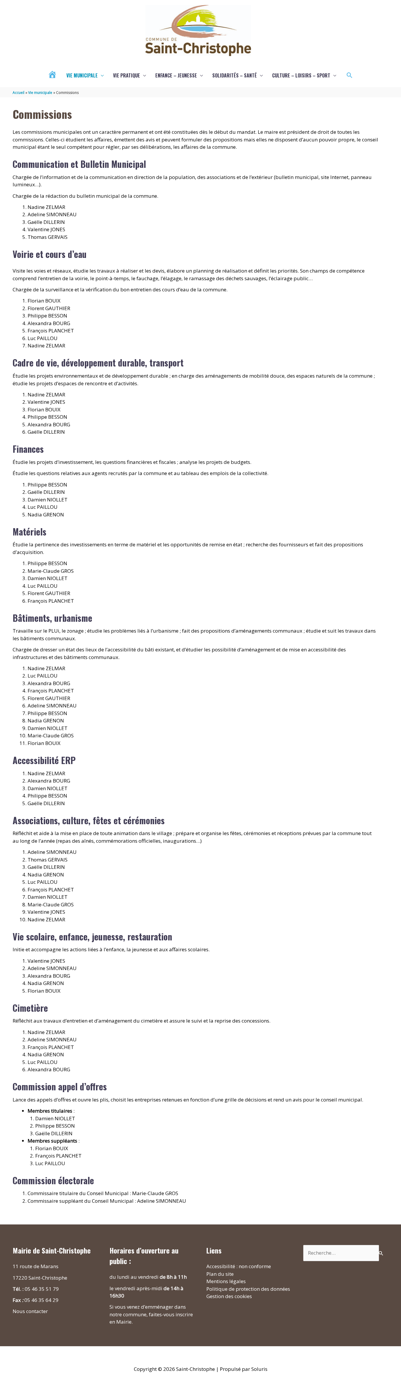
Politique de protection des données (248, 1288)
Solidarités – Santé (234, 75)
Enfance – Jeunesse (176, 75)
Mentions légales (226, 1281)
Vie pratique (126, 75)
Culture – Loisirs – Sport (301, 75)
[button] (349, 75)
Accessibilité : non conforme (238, 1266)
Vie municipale (82, 75)
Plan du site (220, 1274)
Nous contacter (30, 1311)
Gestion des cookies (229, 1296)
